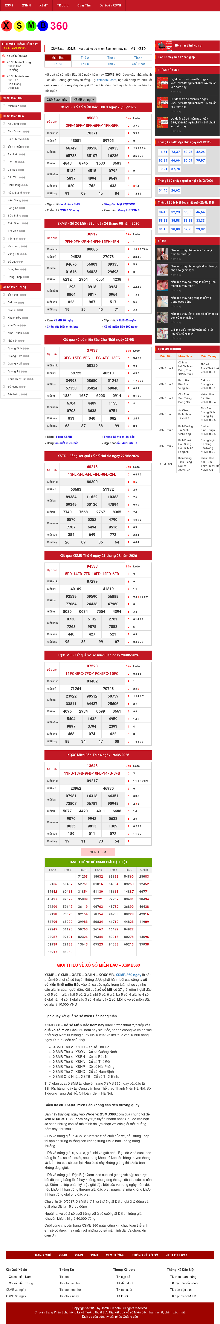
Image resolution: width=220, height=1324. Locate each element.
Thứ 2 (85, 57)
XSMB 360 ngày (128, 974)
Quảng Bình (15, 348)
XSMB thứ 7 (166, 446)
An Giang (13, 123)
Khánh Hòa (14, 66)
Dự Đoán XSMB (110, 5)
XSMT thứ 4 (208, 402)
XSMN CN (184, 469)
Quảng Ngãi (15, 363)
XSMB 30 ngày (57, 99)
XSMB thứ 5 (166, 414)
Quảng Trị (14, 371)
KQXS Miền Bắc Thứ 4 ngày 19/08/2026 (98, 755)
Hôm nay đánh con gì (188, 45)
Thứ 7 (111, 64)
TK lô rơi (122, 1296)
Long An (13, 208)
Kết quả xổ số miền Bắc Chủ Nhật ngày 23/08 (98, 340)
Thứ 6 (85, 64)
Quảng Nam (15, 356)
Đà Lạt (11, 261)
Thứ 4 (138, 57)
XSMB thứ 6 (166, 430)
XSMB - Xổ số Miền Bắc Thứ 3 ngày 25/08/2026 (98, 107)
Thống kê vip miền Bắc (119, 437)
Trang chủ (42, 1255)
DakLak (12, 302)
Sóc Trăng (14, 84)
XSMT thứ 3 (208, 388)
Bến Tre (12, 162)
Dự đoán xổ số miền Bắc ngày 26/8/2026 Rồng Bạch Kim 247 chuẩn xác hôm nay (193, 83)
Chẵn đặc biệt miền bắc (62, 326)
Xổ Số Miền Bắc (17, 56)
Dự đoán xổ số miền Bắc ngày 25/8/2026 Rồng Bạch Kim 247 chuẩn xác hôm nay (193, 102)
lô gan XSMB (63, 437)
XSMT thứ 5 (208, 420)
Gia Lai (12, 310)
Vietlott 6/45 (176, 1255)
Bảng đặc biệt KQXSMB (119, 204)
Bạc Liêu (13, 154)
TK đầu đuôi (124, 1283)
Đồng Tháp (15, 277)
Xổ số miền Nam (20, 1276)
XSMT (44, 5)
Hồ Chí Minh (15, 192)
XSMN (26, 5)
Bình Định (13, 294)
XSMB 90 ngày (84, 99)
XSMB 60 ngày (126, 320)
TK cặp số (123, 1276)
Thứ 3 (111, 57)
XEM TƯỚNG (115, 1255)
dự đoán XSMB (70, 204)
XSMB (9, 5)
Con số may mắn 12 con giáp (176, 57)
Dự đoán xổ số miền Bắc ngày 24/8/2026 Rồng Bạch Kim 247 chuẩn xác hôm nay (193, 122)
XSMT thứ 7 (208, 451)
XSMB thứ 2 (166, 368)
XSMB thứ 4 (166, 398)
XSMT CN (207, 469)
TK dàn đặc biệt (181, 1289)
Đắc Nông (14, 394)
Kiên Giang (14, 200)
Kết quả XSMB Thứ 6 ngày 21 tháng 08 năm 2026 (98, 556)
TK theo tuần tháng (183, 1276)
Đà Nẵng (13, 70)
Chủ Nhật (138, 64)
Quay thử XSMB (128, 210)
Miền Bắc (13, 105)
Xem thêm (98, 852)
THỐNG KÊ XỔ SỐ (145, 1255)
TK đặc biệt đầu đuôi (184, 1283)
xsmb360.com (106, 80)
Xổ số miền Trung (21, 1283)
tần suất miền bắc (66, 443)
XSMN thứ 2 (185, 374)
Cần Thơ (13, 80)
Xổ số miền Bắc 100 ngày (121, 326)
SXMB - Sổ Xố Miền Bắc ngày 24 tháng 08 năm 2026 (98, 223)
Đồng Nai (13, 87)
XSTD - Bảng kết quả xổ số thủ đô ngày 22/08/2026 (98, 456)
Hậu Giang (14, 185)
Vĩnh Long (14, 246)
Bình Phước (14, 139)
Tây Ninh (13, 238)
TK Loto (63, 5)
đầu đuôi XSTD (126, 443)
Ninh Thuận (15, 333)
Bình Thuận (14, 146)
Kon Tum (13, 325)
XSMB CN (166, 464)
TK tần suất (124, 1289)
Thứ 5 (58, 64)
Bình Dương (15, 131)
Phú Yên (12, 340)
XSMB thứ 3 (166, 384)
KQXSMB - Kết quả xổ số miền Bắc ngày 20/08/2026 (98, 655)
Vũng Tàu (13, 253)
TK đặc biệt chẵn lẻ (183, 1296)
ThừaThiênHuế (17, 379)
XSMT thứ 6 (208, 434)
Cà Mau (12, 169)
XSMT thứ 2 (208, 372)
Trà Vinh (13, 230)
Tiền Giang (14, 223)
